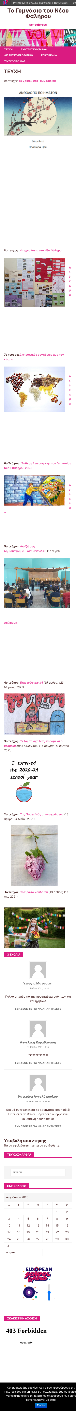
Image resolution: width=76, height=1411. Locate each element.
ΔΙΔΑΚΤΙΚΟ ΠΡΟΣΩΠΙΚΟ (18, 55)
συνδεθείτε (51, 1145)
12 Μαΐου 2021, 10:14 (38, 988)
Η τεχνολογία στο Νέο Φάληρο (40, 250)
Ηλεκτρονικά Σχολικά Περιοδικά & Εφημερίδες (40, 2)
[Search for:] (38, 1172)
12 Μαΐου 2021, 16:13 (38, 1047)
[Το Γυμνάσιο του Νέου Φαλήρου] (38, 44)
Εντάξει (41, 1405)
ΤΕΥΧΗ (8, 49)
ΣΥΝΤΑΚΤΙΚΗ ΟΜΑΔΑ (34, 49)
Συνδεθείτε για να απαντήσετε (38, 1008)
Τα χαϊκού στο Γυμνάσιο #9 (37, 80)
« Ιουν (10, 1252)
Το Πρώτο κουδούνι (34, 892)
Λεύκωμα (70, 281)
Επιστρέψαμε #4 (31, 682)
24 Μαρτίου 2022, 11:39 (38, 1101)
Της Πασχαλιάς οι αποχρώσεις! (41, 814)
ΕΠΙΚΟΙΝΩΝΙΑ (49, 55)
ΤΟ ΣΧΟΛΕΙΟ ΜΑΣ (15, 61)
